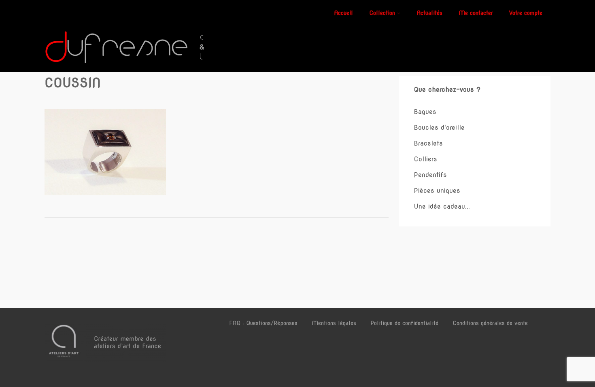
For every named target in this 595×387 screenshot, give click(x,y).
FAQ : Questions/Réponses (263, 323)
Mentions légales (334, 323)
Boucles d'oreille (439, 127)
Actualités (429, 13)
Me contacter (476, 13)
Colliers (425, 159)
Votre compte (525, 13)
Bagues (425, 112)
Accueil (343, 13)
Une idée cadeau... (442, 206)
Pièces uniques (437, 191)
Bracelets (428, 143)
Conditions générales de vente (490, 323)
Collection (382, 13)
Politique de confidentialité (404, 323)
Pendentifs (430, 175)
